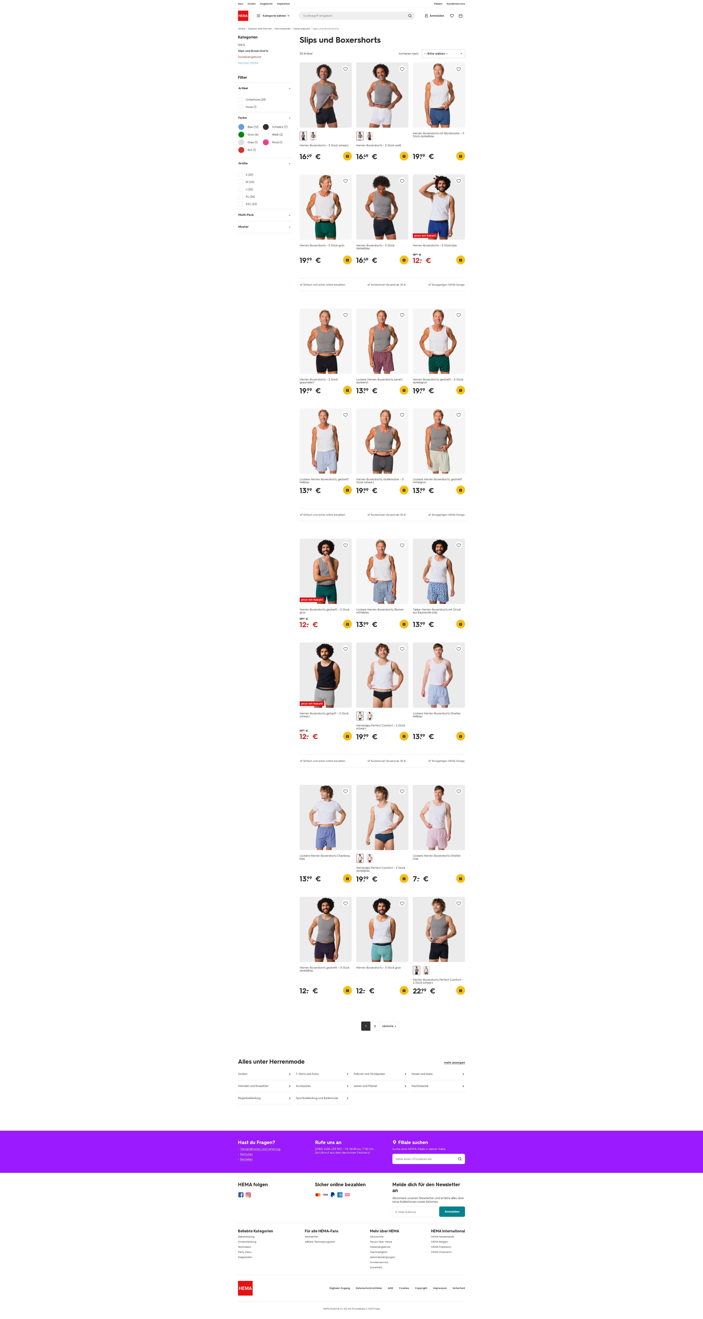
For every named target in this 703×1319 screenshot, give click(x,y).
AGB (390, 1288)
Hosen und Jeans (422, 1074)
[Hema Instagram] (248, 1194)
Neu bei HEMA (248, 63)
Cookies (404, 1288)
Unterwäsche (301, 28)
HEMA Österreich (441, 1252)
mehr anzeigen (454, 1062)
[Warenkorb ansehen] (460, 15)
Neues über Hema (381, 1241)
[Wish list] (451, 15)
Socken (242, 1074)
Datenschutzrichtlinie (369, 1288)
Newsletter (311, 1236)
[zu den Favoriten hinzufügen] (345, 69)
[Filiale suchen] (460, 1159)
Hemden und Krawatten (253, 1086)
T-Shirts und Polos (307, 1074)
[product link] (326, 95)
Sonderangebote (249, 57)
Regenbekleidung (249, 1098)
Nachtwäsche (420, 1086)
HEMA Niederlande (442, 1236)
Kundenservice (379, 1262)
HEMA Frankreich (441, 1246)
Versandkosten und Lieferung (260, 1149)
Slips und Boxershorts (253, 51)
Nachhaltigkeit (378, 1252)
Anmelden (452, 1211)
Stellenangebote (380, 1246)
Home (241, 28)
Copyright (421, 1288)
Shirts (241, 45)
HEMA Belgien (439, 1241)
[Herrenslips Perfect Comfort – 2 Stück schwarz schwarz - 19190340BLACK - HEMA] (359, 716)
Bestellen (246, 1159)
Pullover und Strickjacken (369, 1074)
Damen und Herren (260, 28)
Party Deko (245, 1252)
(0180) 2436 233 (325, 1149)
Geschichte (377, 1236)
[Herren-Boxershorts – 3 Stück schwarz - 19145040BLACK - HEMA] (303, 136)
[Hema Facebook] (240, 1194)
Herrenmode (283, 28)
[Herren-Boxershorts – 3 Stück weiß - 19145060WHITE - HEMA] (313, 136)
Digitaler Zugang (340, 1288)
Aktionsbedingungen (382, 1257)
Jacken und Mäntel (365, 1086)
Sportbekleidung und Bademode (317, 1098)
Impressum (440, 1288)
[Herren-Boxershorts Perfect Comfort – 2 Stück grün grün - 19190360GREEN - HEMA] (426, 970)
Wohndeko (244, 1246)
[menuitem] (240, 3)
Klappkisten (245, 1257)
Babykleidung (246, 1236)
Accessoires (303, 1086)
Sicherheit (376, 1267)
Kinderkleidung (247, 1241)
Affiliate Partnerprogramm (320, 1241)
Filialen (438, 3)
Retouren (246, 1154)
